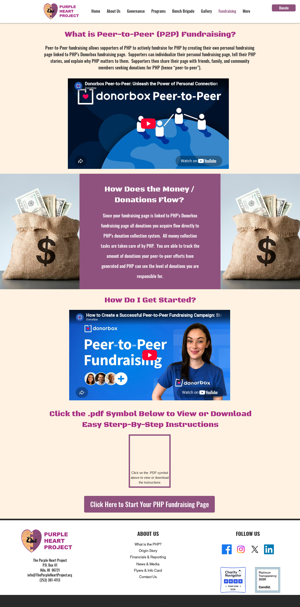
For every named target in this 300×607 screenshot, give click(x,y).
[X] (255, 549)
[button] (113, 11)
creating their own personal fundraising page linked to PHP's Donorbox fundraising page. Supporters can (149, 51)
